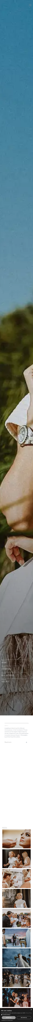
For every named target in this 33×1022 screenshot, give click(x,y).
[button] (16, 1015)
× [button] (31, 1009)
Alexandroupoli (14, 728)
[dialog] (16, 1015)
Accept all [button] (9, 1017)
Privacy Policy (29, 1013)
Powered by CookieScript (7, 1020)
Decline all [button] (24, 1017)
